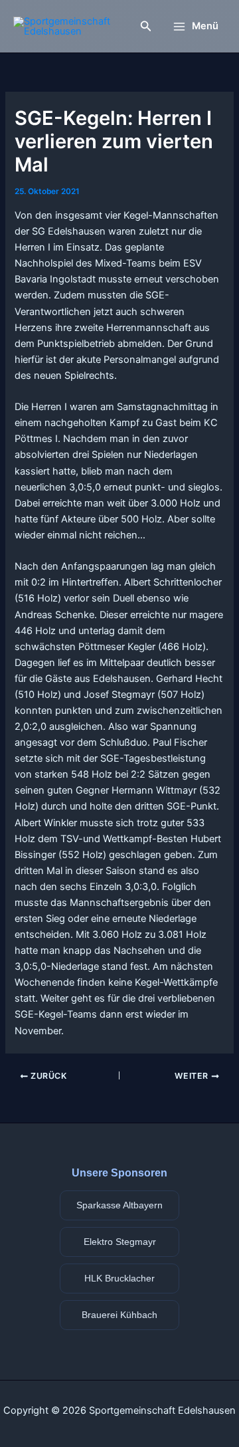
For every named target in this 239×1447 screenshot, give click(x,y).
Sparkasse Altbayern (119, 1205)
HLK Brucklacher (119, 1278)
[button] (146, 26)
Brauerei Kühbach (119, 1314)
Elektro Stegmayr (120, 1241)
